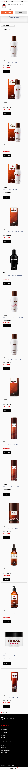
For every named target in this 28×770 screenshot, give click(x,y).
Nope (20, 12)
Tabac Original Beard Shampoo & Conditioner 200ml (14, 613)
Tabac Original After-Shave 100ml (10, 62)
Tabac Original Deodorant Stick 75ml (10, 528)
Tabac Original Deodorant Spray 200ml (11, 486)
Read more (6, 71)
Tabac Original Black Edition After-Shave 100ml (13, 275)
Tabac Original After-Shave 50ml (10, 147)
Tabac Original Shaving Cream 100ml (10, 697)
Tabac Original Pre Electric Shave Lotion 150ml (12, 401)
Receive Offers (7, 12)
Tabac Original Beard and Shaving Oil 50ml (12, 570)
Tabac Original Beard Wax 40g (9, 655)
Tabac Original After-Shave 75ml (10, 189)
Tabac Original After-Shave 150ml (10, 104)
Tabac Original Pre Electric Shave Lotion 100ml (12, 359)
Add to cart (7, 113)
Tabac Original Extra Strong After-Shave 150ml (13, 317)
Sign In (11, 768)
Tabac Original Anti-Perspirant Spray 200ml (12, 444)
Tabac (5, 60)
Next (6, 712)
